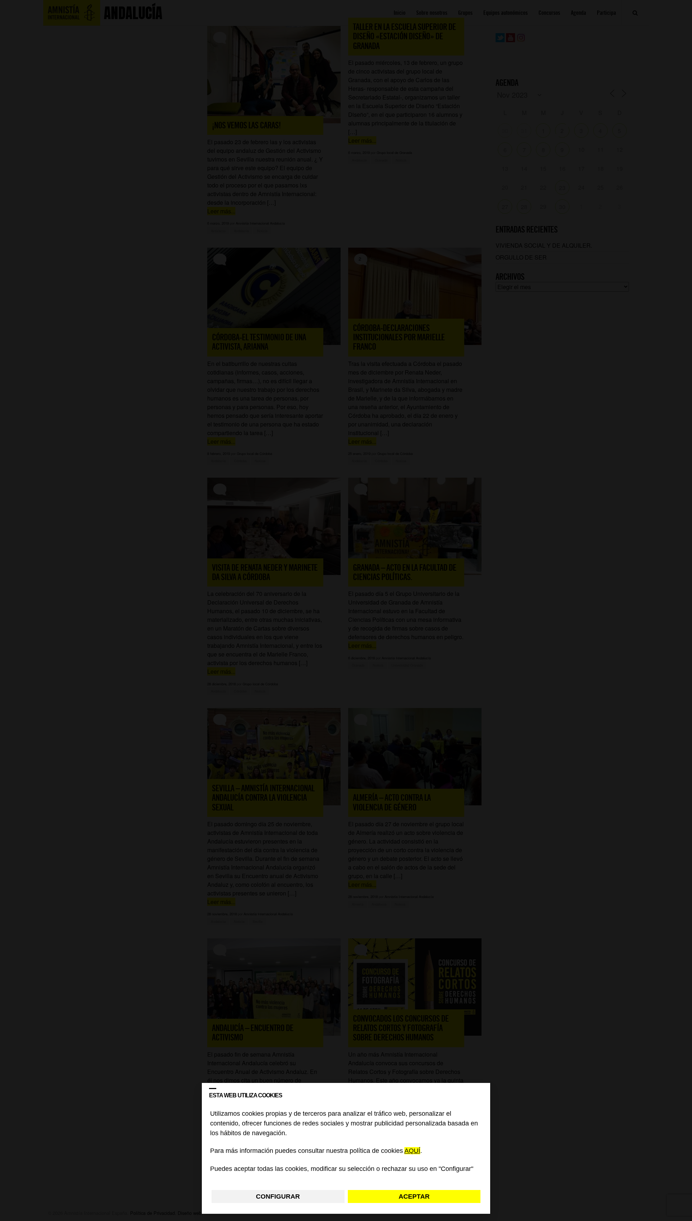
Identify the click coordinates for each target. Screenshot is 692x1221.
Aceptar (414, 1196)
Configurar (278, 1196)
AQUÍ (412, 1151)
